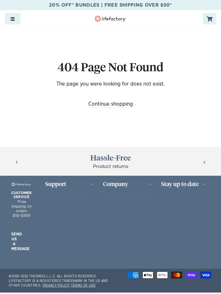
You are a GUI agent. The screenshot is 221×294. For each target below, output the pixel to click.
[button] (16, 162)
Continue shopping (110, 104)
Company (115, 184)
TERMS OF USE (83, 285)
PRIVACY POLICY (56, 285)
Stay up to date (180, 184)
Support (55, 184)
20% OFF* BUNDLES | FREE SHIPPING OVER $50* (110, 4)
